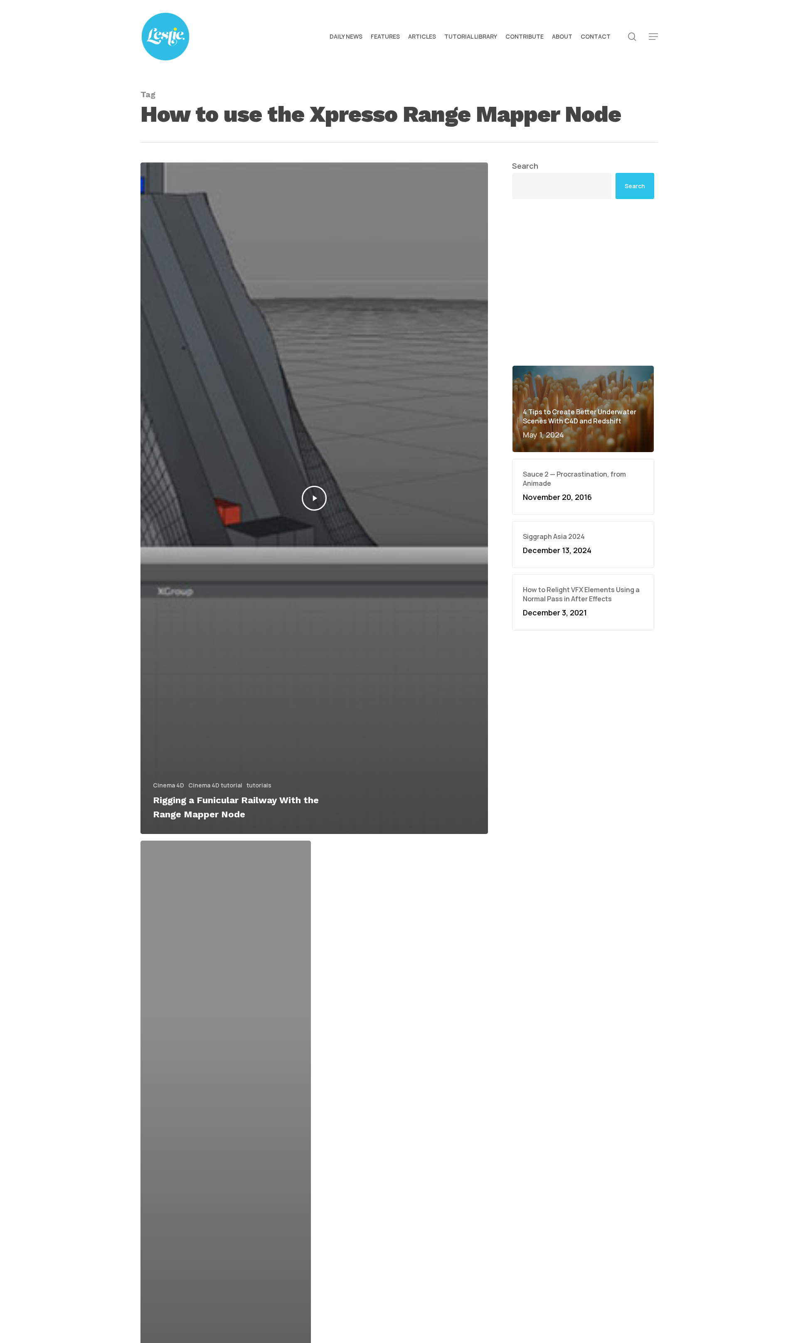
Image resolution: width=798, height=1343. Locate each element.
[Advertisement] (583, 282)
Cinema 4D (168, 785)
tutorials (258, 785)
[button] (653, 36)
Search (525, 166)
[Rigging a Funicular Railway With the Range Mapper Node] (314, 498)
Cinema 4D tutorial (215, 785)
